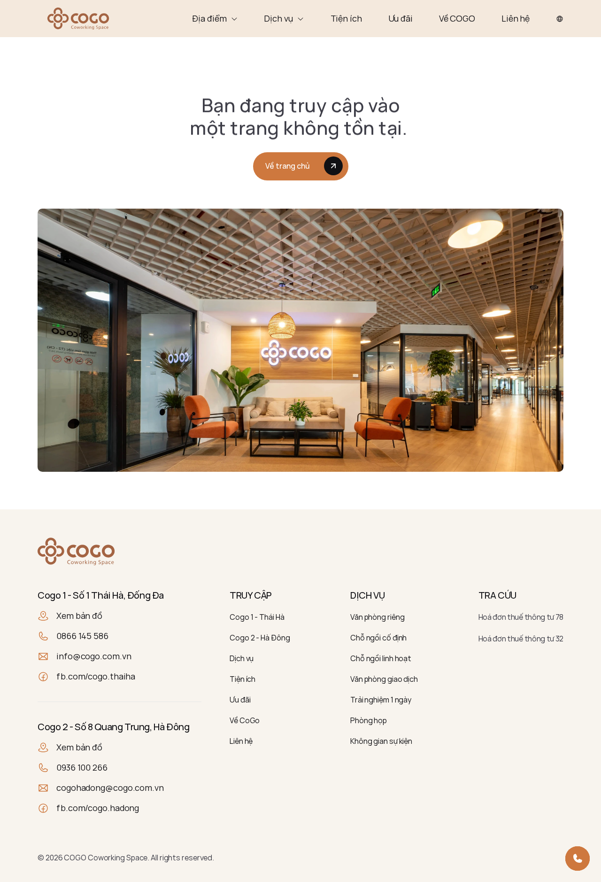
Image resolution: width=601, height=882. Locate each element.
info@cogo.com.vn (93, 656)
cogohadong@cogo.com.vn (110, 787)
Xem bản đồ (79, 615)
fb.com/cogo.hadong (97, 807)
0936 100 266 (82, 767)
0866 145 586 (82, 635)
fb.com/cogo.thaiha (95, 676)
